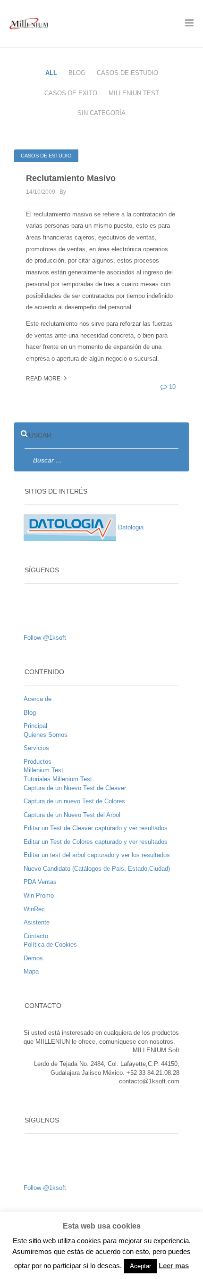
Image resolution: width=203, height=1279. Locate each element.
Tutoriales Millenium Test (58, 779)
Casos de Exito (70, 93)
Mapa (31, 971)
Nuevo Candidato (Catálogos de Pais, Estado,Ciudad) (97, 868)
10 (172, 386)
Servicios (36, 747)
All (51, 72)
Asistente (37, 922)
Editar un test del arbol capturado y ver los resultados (97, 854)
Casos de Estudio (127, 72)
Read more (44, 378)
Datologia (130, 527)
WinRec (34, 909)
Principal (35, 725)
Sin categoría (101, 112)
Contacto (36, 936)
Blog (76, 72)
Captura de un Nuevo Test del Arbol (72, 814)
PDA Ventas (40, 881)
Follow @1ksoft (45, 637)
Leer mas (174, 1266)
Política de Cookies (50, 944)
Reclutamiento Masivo (71, 178)
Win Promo (39, 895)
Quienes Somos (46, 734)
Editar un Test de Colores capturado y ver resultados (96, 841)
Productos (37, 761)
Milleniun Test (134, 93)
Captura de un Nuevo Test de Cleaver (75, 788)
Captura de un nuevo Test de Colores (74, 801)
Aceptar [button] (140, 1266)
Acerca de (37, 698)
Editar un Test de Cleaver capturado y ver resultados (96, 828)
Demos (33, 958)
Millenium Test (43, 770)
